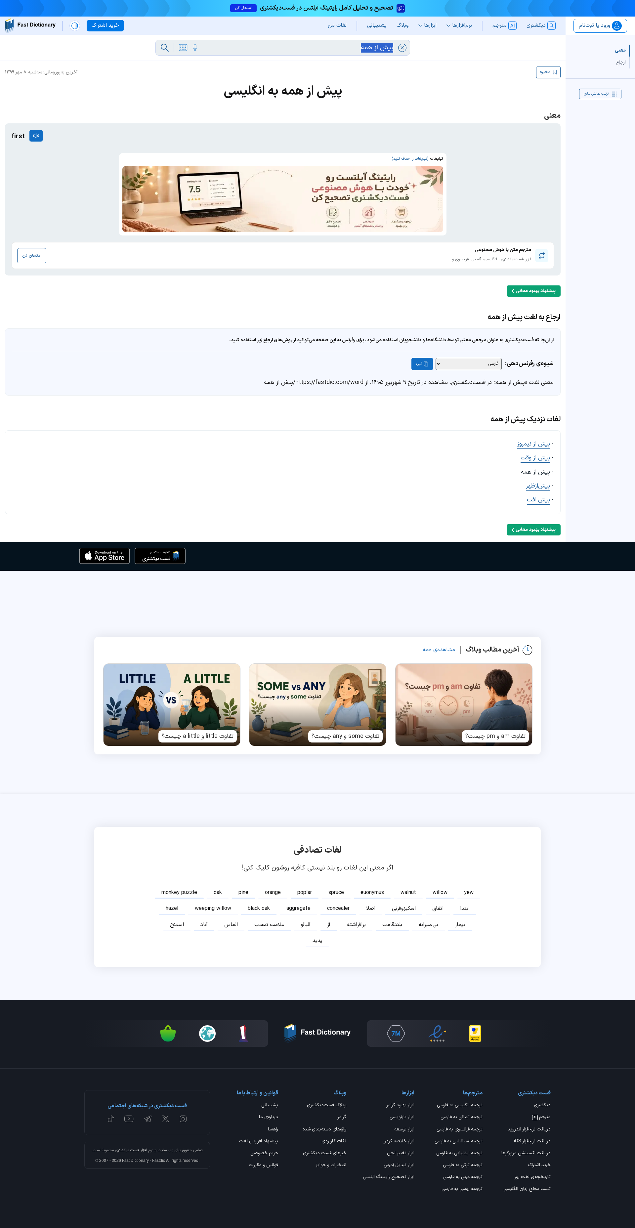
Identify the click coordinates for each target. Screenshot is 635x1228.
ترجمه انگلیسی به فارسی (460, 1106)
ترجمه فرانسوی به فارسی (460, 1130)
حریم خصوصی (264, 1154)
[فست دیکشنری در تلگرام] (148, 1119)
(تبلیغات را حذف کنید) (410, 159)
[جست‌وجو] (165, 47)
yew (469, 893)
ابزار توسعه (404, 1130)
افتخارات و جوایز (331, 1165)
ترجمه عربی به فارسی (463, 1177)
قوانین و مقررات (263, 1165)
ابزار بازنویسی (402, 1118)
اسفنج (177, 925)
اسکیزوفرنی (404, 908)
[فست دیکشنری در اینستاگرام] (183, 1119)
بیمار (460, 925)
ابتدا (465, 908)
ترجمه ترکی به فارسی (463, 1165)
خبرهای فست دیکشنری (324, 1154)
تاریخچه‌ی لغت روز (532, 1177)
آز (328, 925)
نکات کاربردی (333, 1142)
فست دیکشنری (127, 1150)
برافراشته (356, 925)
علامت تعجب (269, 925)
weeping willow (213, 908)
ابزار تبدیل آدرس (399, 1165)
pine (243, 893)
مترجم (542, 1118)
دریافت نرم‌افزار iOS (532, 1142)
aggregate (298, 908)
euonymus (372, 893)
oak (218, 893)
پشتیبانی (269, 1106)
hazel (172, 908)
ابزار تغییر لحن (400, 1154)
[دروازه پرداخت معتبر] (475, 1033)
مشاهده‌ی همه (439, 650)
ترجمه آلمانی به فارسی (462, 1118)
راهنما (273, 1130)
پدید (317, 941)
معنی (620, 50)
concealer (338, 908)
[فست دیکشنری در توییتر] (165, 1119)
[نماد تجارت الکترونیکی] (437, 1033)
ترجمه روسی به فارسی (462, 1189)
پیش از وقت (535, 457)
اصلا (370, 908)
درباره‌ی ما (268, 1118)
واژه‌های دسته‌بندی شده (324, 1130)
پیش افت (538, 499)
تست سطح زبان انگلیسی (527, 1189)
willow (440, 893)
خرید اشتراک (539, 1165)
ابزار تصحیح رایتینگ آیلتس (388, 1177)
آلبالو (306, 925)
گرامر (341, 1118)
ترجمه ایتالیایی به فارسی (459, 1154)
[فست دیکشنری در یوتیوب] (129, 1119)
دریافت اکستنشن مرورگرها (526, 1154)
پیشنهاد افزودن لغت (258, 1142)
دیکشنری (542, 1106)
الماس (231, 925)
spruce (336, 893)
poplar (304, 893)
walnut (408, 893)
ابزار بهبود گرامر (400, 1106)
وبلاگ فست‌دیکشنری (326, 1106)
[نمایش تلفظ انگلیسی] (36, 136)
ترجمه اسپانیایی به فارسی (459, 1142)
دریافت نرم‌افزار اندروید (529, 1130)
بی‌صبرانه (428, 925)
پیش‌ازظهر (538, 486)
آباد (204, 925)
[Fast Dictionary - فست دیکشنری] (30, 25)
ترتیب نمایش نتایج (596, 93)
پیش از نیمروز (533, 444)
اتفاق (438, 908)
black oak (259, 908)
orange (273, 893)
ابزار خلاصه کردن (398, 1142)
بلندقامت (392, 925)
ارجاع (621, 62)
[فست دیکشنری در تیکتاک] (111, 1119)
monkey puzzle (179, 893)
